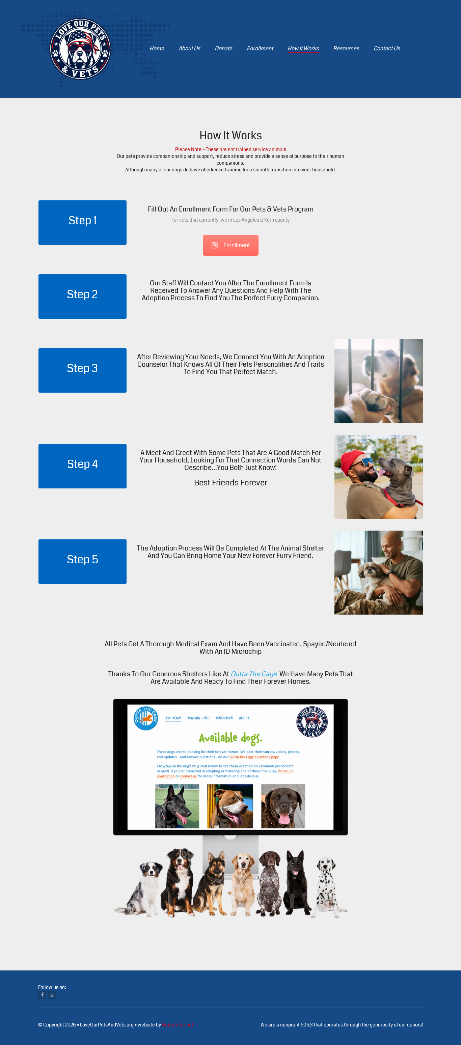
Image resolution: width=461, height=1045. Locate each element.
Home (157, 48)
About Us (189, 48)
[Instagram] (52, 995)
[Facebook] (42, 995)
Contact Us (387, 48)
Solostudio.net (177, 1024)
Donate (223, 48)
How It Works (303, 48)
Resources (346, 48)
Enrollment (260, 48)
